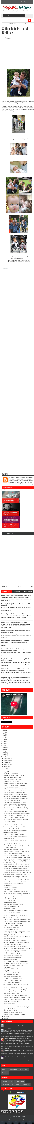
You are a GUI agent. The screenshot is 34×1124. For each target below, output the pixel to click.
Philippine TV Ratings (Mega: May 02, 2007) (14, 990)
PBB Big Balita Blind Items (10, 935)
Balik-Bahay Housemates (9, 902)
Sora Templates (14, 1119)
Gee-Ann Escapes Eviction (10, 959)
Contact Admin (13, 1069)
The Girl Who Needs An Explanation (12, 923)
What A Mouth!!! (7, 1005)
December (6, 758)
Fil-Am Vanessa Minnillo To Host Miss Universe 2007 (16, 866)
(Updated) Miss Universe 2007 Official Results (15, 796)
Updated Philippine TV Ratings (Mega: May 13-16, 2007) (17, 872)
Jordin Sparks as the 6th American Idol (13, 825)
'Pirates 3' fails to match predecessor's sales (14, 804)
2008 (4, 754)
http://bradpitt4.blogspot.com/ (18, 258)
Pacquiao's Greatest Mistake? (11, 878)
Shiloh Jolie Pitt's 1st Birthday (11, 781)
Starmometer (25, 1084)
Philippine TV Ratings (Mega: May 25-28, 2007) (15, 790)
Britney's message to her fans (11, 787)
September (7, 764)
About (11, 2)
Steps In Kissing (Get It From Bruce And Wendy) (15, 961)
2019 (4, 734)
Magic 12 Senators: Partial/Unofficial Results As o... (16, 891)
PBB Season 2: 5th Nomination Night (12, 955)
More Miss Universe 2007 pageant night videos (15, 783)
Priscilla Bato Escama (10, 1038)
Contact (17, 2)
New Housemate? (7, 885)
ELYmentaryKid (19, 1081)
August (6, 766)
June (5, 770)
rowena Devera (8, 1050)
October (6, 762)
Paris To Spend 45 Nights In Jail (11, 972)
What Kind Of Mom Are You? (10, 917)
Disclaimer (5, 1073)
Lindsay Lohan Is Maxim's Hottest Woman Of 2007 (16, 880)
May (5, 772)
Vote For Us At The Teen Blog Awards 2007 (14, 826)
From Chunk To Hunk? (9, 821)
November (6, 760)
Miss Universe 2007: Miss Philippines (12, 986)
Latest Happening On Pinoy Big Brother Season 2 (16, 864)
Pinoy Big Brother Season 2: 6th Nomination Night (16, 855)
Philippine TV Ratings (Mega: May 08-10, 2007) (15, 925)
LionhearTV (5, 1084)
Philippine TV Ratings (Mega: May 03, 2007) (14, 980)
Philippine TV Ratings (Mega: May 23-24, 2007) (15, 817)
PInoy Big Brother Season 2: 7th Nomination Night (16, 808)
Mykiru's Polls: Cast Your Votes (11, 900)
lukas (5, 1025)
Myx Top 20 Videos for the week (11, 800)
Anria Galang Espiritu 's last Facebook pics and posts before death (14, 1036)
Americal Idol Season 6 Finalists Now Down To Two (16, 874)
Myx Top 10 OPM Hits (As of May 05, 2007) (14, 950)
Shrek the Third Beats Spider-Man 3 (12, 853)
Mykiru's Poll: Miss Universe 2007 (12, 976)
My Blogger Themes (24, 1119)
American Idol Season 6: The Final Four (13, 991)
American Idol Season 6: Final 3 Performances (15, 868)
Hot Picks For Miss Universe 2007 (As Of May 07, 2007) (17, 948)
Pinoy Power (15, 1084)
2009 (4, 753)
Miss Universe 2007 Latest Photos (12, 953)
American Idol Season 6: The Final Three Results (15, 933)
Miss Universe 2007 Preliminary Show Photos (15, 823)
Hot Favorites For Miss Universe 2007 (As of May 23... (17, 819)
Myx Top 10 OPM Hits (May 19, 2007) (13, 849)
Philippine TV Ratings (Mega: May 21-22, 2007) (15, 834)
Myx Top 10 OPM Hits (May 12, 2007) (13, 904)
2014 (4, 743)
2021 (4, 730)
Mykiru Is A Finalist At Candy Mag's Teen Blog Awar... (17, 936)
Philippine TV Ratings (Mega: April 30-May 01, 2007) (16, 999)
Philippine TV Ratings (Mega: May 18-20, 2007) (15, 840)
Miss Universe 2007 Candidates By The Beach (15, 916)
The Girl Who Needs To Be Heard (11, 912)
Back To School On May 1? (10, 1010)
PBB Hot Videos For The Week (11, 927)
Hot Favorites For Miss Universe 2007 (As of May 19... (17, 859)
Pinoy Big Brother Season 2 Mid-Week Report (15, 836)
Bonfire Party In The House (10, 887)
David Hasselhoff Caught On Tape (12, 957)
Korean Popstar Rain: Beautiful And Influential (15, 876)
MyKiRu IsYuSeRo (21, 1117)
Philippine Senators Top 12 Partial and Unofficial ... (16, 815)
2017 (4, 737)
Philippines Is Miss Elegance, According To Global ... (16, 931)
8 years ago (30, 1036)
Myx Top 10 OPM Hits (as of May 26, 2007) (14, 802)
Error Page (24, 2)
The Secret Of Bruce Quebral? (11, 974)
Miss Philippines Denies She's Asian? (12, 883)
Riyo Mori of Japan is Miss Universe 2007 (14, 792)
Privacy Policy (23, 1069)
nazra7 (5, 1030)
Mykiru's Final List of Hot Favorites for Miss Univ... (16, 798)
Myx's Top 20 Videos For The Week (12, 844)
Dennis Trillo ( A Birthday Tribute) (11, 1001)
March (5, 1018)
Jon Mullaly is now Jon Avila (10, 773)
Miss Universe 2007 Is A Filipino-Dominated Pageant (16, 997)
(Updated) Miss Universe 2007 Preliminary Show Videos (17, 806)
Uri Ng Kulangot (7, 971)
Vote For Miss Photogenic (10, 889)
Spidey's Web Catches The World (11, 952)
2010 (4, 751)
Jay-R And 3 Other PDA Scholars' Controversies (15, 984)
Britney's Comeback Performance (11, 982)
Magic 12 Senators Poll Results (11, 897)
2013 (4, 745)
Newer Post (4, 586)
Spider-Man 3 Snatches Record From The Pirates (15, 963)
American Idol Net (7, 1081)
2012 (4, 747)
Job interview (6, 842)
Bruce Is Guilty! (7, 967)
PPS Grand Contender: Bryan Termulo (13, 777)
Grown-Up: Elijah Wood (9, 809)
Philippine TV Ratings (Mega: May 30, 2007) (14, 775)
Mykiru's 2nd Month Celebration (11, 1008)
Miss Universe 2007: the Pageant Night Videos (15, 794)
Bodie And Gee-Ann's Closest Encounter (13, 899)
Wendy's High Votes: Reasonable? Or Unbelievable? (16, 857)
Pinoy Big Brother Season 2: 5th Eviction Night (15, 914)
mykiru (5, 1057)
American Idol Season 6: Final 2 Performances (15, 830)
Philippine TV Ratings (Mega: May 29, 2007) (14, 785)
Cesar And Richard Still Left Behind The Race (15, 946)
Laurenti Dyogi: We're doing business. (12, 779)
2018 (4, 735)
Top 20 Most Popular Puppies (10, 863)
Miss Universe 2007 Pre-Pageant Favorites (14, 1014)
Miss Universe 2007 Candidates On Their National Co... (17, 851)
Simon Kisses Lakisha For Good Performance (15, 995)
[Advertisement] (17, 54)
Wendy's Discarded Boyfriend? (11, 929)
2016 (4, 739)
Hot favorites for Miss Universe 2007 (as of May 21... (16, 845)
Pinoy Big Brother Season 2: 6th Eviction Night (15, 811)
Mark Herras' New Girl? (9, 838)
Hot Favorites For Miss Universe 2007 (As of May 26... (17, 813)
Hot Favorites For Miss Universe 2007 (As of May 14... (17, 893)
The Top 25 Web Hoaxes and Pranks (12, 978)
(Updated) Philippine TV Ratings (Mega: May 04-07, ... (17, 942)
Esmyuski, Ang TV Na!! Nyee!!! (11, 828)
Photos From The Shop (9, 938)
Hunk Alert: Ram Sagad (9, 1003)
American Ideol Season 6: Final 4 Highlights (14, 940)
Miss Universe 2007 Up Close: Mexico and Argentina (16, 988)
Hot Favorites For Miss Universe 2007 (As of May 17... (17, 870)
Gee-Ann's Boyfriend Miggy (10, 832)
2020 (4, 732)
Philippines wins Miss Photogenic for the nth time (15, 789)
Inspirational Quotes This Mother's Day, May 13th (15, 910)
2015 (4, 741)
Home (5, 2)
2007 (4, 756)
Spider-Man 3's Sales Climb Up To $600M (13, 895)
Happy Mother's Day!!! (9, 908)
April (5, 1016)
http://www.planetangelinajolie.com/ (19, 257)
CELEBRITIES (16, 37)
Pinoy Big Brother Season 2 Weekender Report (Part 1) (17, 921)
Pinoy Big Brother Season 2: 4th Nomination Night (16, 1007)
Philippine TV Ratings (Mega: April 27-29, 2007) (15, 1012)
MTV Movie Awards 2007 (9, 847)
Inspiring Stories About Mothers (11, 906)
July (5, 768)
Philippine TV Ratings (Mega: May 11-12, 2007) (15, 881)
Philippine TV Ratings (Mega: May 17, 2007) (14, 861)
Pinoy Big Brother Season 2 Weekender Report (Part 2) (17, 919)
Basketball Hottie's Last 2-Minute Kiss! (13, 965)
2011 (4, 749)
